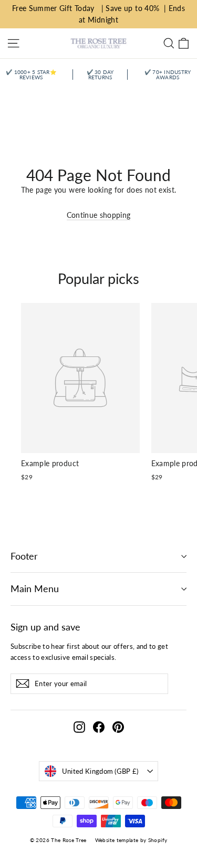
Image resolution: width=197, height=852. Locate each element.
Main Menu (35, 588)
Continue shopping (99, 215)
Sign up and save (45, 627)
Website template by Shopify (131, 840)
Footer (24, 556)
